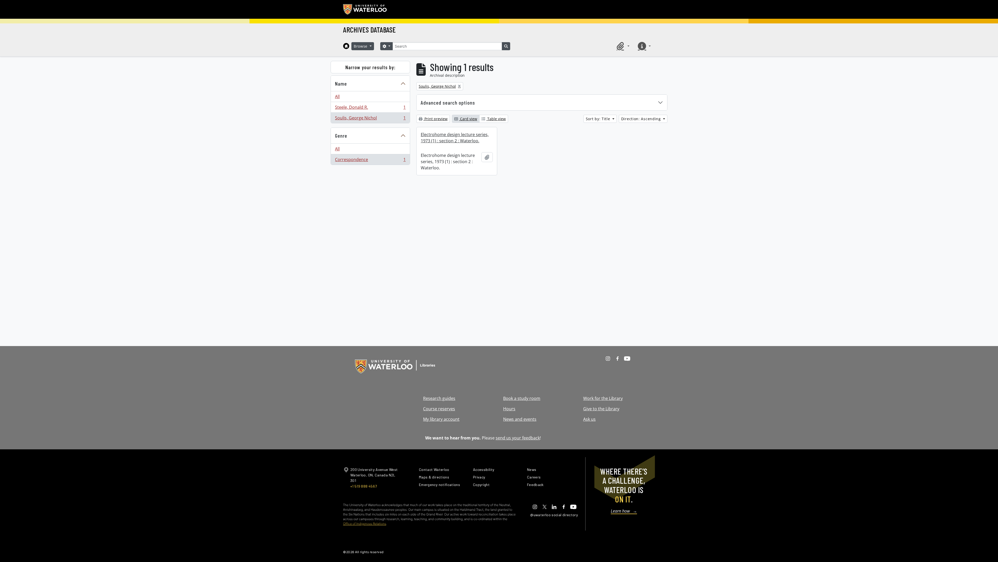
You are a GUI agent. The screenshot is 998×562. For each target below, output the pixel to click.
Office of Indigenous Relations (364, 524)
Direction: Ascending (641, 118)
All (337, 96)
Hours (509, 409)
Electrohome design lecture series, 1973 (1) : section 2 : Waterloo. (455, 138)
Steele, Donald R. (370, 108)
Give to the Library (601, 409)
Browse (361, 46)
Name (341, 83)
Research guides (439, 398)
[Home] (346, 46)
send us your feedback (518, 438)
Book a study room (521, 398)
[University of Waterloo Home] (365, 9)
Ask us (589, 419)
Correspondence (370, 161)
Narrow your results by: (370, 67)
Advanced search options (448, 102)
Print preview (435, 118)
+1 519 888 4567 (363, 486)
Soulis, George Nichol (370, 119)
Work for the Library (603, 398)
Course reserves (439, 409)
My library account (441, 419)
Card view (468, 118)
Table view (496, 118)
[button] (622, 46)
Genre (341, 135)
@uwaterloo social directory (554, 515)
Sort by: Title (599, 118)
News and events (519, 419)
